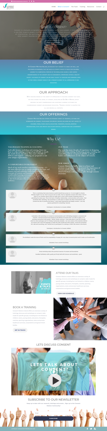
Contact (98, 7)
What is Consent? (63, 7)
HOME (54, 7)
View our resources (53, 42)
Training (82, 7)
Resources (90, 7)
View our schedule (66, 293)
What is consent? (53, 27)
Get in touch (20, 330)
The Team (74, 7)
